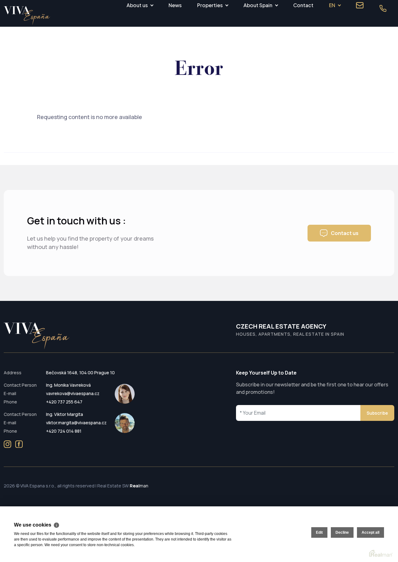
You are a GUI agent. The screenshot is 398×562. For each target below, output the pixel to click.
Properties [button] (210, 5)
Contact (303, 5)
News (175, 5)
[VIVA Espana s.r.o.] (27, 15)
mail (359, 5)
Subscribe (377, 413)
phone (382, 8)
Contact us (345, 233)
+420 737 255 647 (64, 402)
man (139, 486)
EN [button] (332, 5)
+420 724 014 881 (63, 431)
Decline (342, 532)
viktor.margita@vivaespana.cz (76, 423)
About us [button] (137, 5)
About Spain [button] (257, 5)
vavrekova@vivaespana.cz (73, 393)
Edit (319, 532)
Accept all (370, 532)
